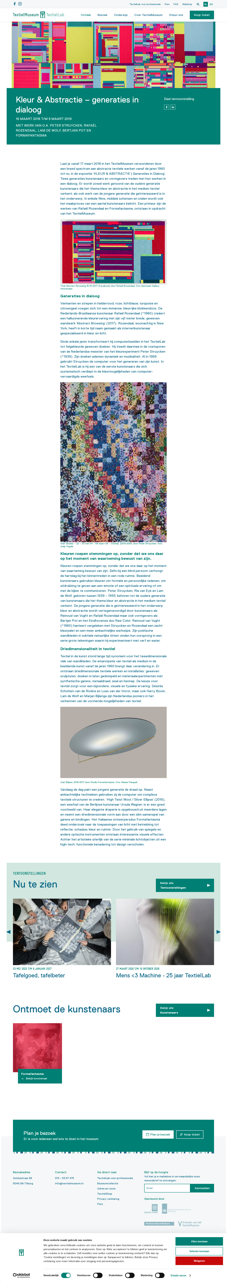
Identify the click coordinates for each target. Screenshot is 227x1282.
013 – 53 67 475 (64, 1178)
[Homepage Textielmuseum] (38, 15)
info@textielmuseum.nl (69, 1183)
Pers (167, 4)
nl (205, 4)
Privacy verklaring (108, 1198)
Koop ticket (202, 15)
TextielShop (104, 1193)
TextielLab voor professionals (145, 4)
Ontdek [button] (86, 15)
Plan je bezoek (160, 1134)
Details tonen (178, 1275)
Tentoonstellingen (173, 885)
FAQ (175, 4)
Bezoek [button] (102, 15)
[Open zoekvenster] (197, 4)
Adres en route (106, 1188)
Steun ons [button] (176, 15)
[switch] (98, 1275)
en (211, 4)
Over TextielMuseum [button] (148, 15)
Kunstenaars (169, 1010)
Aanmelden (202, 1188)
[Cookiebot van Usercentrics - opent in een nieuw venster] (21, 1275)
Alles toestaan (199, 1241)
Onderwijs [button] (121, 15)
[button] (202, 15)
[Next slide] (219, 932)
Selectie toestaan (199, 1251)
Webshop (187, 4)
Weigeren (199, 1260)
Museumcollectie (107, 1183)
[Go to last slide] (8, 932)
